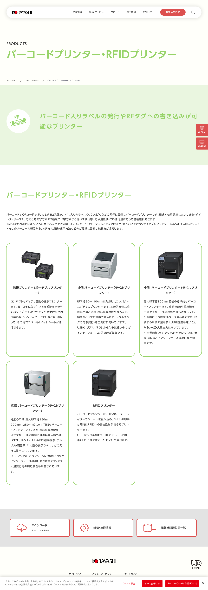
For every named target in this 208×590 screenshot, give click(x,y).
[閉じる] (202, 582)
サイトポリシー (131, 574)
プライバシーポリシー (103, 574)
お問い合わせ (173, 12)
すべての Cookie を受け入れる (182, 584)
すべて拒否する (152, 584)
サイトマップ (75, 574)
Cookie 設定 (129, 584)
